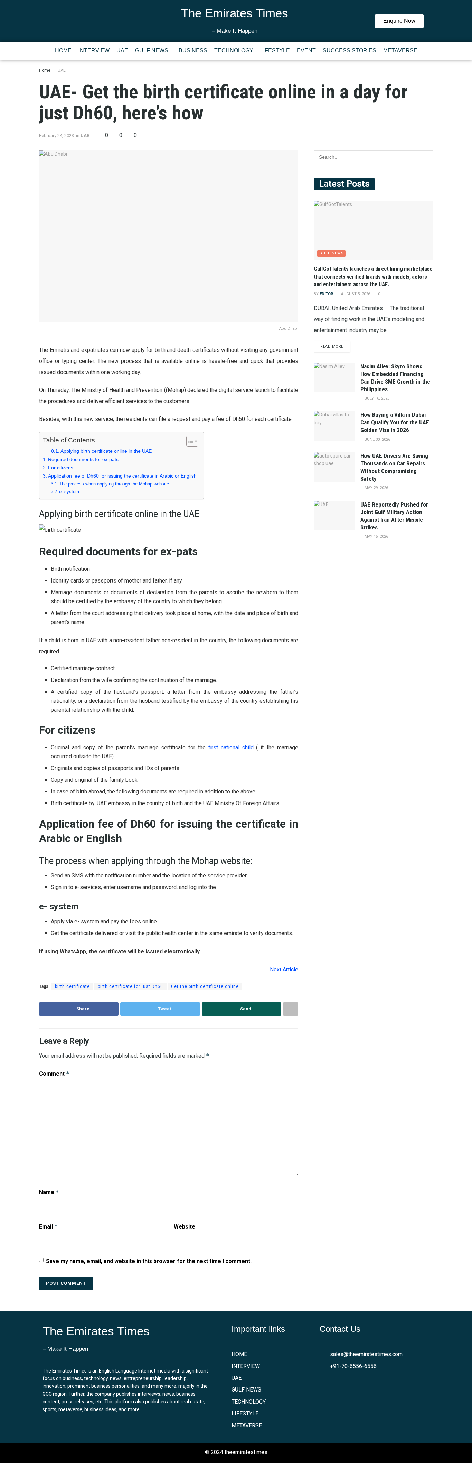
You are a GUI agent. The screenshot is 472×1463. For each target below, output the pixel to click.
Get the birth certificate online (205, 986)
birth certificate (72, 986)
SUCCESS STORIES (349, 51)
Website (184, 1226)
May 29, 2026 (376, 487)
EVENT (306, 51)
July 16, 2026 (376, 398)
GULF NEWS (151, 51)
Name (49, 1192)
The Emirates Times (234, 13)
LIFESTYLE (275, 51)
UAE (122, 51)
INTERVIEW (94, 51)
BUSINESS (193, 51)
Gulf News (331, 253)
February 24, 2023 (56, 135)
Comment (54, 1073)
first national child (231, 747)
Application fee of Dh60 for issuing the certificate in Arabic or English (122, 476)
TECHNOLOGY (233, 51)
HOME (63, 51)
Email (48, 1226)
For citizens (61, 467)
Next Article (284, 969)
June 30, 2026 (377, 439)
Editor (326, 294)
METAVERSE (400, 51)
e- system (70, 491)
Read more (331, 346)
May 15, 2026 (376, 536)
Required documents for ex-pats (84, 459)
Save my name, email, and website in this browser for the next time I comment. (149, 1261)
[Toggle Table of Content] (189, 441)
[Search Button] (426, 157)
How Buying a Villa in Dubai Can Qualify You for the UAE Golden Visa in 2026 (394, 422)
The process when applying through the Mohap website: (114, 484)
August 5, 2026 (355, 294)
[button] (153, 50)
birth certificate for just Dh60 (130, 986)
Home (44, 70)
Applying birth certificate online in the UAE (106, 451)
